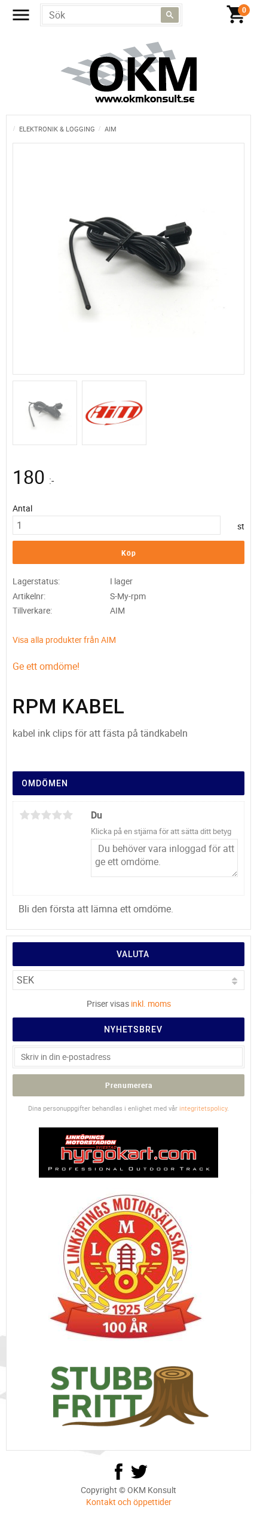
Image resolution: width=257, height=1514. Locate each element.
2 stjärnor (35, 815)
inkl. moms (151, 1003)
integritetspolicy (203, 1108)
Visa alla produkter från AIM (64, 639)
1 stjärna (24, 815)
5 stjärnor (67, 815)
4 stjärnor (56, 815)
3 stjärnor (46, 815)
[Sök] (170, 15)
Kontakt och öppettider (129, 1501)
